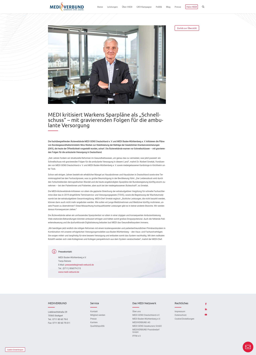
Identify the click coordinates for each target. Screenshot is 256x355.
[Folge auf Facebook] (206, 304)
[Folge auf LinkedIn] (206, 309)
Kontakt (94, 311)
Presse (93, 319)
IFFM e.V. (136, 336)
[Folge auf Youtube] (206, 314)
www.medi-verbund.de (68, 272)
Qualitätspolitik (97, 326)
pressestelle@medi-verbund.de (79, 265)
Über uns (136, 311)
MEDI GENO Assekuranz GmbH (147, 326)
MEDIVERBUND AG (141, 322)
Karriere (93, 322)
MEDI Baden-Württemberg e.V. (146, 319)
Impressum (180, 311)
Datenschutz (181, 315)
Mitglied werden (97, 315)
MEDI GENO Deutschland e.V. (146, 315)
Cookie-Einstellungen (15, 349)
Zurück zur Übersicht (187, 28)
